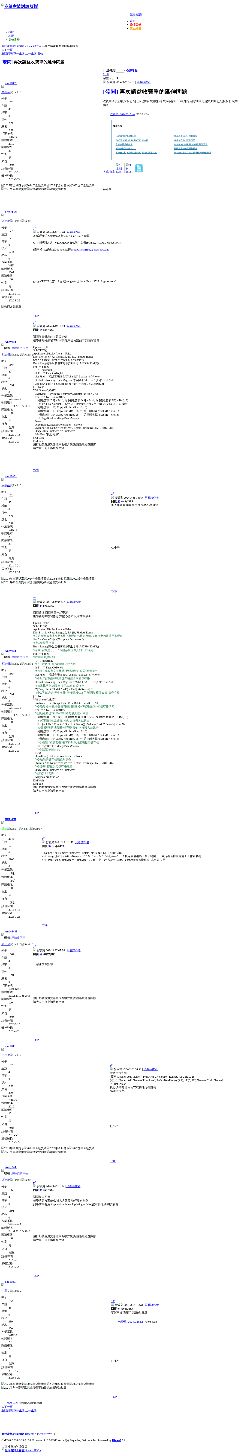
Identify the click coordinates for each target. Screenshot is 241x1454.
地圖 (11, 35)
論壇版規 (135, 24)
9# (119, 1308)
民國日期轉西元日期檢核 (185, 148)
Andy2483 (11, 341)
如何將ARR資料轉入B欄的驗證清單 (190, 144)
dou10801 (11, 83)
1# (41, 329)
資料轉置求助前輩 (124, 144)
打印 (106, 74)
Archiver (43, 1433)
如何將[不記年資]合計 (126, 136)
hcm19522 (11, 211)
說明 (11, 32)
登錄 (139, 14)
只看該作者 (144, 82)
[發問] (7, 62)
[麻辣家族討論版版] (19, 6)
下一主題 (19, 53)
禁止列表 (135, 28)
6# (41, 954)
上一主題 (31, 53)
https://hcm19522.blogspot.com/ (91, 249)
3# (119, 501)
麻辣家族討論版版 (12, 46)
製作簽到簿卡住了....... (126, 148)
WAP (51, 1433)
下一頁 (8, 49)
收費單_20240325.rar (130, 1321)
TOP (36, 315)
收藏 (106, 171)
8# (41, 1189)
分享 (112, 171)
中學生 (5, 92)
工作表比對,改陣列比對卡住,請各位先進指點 (136, 152)
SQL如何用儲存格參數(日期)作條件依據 (192, 152)
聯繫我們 (31, 1433)
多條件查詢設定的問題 (184, 140)
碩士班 (5, 220)
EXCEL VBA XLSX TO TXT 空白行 (132, 140)
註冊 (132, 14)
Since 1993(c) (23, 1450)
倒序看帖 (132, 70)
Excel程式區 (34, 46)
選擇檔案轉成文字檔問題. (186, 136)
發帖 (40, 53)
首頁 (132, 20)
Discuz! (116, 1440)
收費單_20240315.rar (122, 114)
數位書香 (14, 39)
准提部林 (10, 819)
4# (41, 605)
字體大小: (109, 78)
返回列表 (7, 53)
